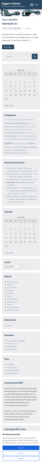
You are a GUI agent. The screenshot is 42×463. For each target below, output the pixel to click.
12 (20, 86)
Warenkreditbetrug (20, 150)
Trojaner (31, 143)
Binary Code (30, 123)
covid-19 (31, 126)
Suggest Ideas (12, 299)
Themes (10, 304)
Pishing (35, 136)
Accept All (21, 448)
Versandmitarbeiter (30, 147)
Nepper (14, 136)
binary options (9, 127)
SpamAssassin (16, 143)
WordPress (24, 153)
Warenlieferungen (10, 153)
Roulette (29, 139)
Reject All (21, 458)
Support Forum (12, 302)
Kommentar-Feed (13, 370)
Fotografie (7, 133)
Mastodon (10, 290)
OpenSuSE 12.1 (10, 23)
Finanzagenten (11, 129)
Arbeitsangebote (11, 123)
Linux (5, 28)
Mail (10, 28)
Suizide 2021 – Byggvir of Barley (18, 168)
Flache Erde (18, 129)
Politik (6, 139)
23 (6, 95)
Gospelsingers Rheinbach (16, 341)
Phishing (29, 136)
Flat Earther (29, 129)
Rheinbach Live (12, 344)
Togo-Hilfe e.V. (12, 349)
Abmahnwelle (21, 119)
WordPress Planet (13, 310)
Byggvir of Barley (11, 3)
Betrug (23, 123)
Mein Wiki (10, 293)
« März (6, 105)
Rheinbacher (11, 346)
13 (25, 86)
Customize (21, 453)
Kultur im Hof (11, 288)
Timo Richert (24, 143)
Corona (27, 126)
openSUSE (16, 28)
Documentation (12, 282)
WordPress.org (12, 373)
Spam (8, 143)
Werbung (18, 153)
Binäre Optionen (19, 127)
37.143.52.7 (7, 119)
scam (33, 139)
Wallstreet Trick (9, 150)
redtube (10, 139)
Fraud (14, 132)
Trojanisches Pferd (17, 147)
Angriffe (32, 119)
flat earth (23, 129)
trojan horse (7, 147)
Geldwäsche (21, 133)
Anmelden (10, 365)
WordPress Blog (12, 307)
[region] (21, 447)
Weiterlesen (7, 47)
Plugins (9, 296)
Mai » (11, 105)
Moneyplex (7, 136)
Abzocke (27, 119)
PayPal (24, 136)
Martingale (31, 133)
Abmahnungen (14, 119)
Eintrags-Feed (12, 367)
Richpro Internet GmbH (19, 139)
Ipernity (9, 285)
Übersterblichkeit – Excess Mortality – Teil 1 (22, 171)
